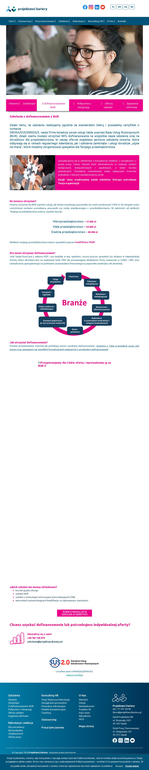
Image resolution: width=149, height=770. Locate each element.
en (119, 7)
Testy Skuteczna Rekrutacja (55, 699)
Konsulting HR (95, 21)
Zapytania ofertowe (132, 105)
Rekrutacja (78, 21)
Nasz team (84, 712)
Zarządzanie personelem (54, 702)
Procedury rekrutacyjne (53, 706)
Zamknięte (29, 103)
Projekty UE (85, 709)
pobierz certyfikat (74, 675)
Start (11, 21)
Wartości (83, 699)
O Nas (110, 21)
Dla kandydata (15, 730)
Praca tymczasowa (44, 21)
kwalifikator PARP (85, 242)
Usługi (82, 702)
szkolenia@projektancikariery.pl (45, 641)
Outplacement (15, 733)
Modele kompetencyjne (53, 709)
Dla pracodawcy (16, 726)
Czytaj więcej (132, 766)
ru (132, 7)
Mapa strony (86, 726)
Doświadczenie (86, 706)
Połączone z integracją (84, 105)
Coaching (46, 712)
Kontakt (122, 21)
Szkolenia (63, 21)
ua (125, 7)
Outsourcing (24, 21)
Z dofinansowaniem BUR (53, 105)
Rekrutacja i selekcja (20, 722)
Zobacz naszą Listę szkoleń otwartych (74, 613)
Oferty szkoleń (108, 105)
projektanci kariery (32, 9)
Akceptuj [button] (119, 766)
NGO (81, 719)
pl (113, 7)
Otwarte (14, 103)
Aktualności (85, 715)
